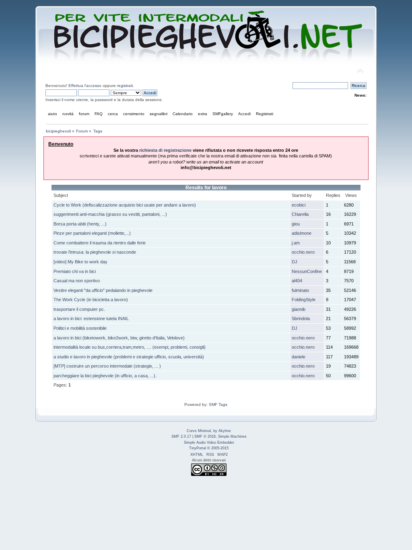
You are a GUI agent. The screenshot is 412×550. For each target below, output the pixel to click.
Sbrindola (301, 318)
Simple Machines (232, 436)
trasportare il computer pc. (79, 309)
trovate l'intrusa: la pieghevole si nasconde (95, 252)
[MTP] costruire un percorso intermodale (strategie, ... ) (107, 366)
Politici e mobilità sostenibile (80, 328)
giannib (298, 309)
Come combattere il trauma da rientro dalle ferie (100, 242)
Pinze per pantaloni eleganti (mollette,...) (92, 233)
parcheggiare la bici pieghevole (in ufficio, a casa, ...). (105, 375)
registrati (125, 85)
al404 (297, 280)
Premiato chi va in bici (75, 271)
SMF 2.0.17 (181, 436)
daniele (298, 356)
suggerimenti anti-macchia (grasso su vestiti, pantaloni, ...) (110, 214)
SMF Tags (218, 404)
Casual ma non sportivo (77, 280)
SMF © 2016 (205, 436)
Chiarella (300, 214)
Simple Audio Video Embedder (209, 442)
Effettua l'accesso (84, 85)
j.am (296, 242)
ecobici (298, 205)
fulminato (300, 290)
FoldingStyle (303, 299)
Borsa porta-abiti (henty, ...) (80, 223)
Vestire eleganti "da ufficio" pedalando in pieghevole (103, 290)
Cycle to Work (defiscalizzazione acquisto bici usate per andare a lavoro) (125, 205)
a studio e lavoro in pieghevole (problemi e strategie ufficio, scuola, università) (129, 356)
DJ (294, 261)
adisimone (301, 233)
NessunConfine (307, 271)
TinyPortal (197, 448)
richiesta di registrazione (165, 150)
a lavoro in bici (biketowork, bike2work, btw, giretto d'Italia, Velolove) (119, 337)
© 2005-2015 (218, 448)
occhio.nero (303, 252)
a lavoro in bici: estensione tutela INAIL (91, 318)
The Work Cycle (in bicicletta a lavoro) (91, 299)
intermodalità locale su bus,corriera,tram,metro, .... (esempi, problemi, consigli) (130, 347)
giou (296, 223)
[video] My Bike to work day (80, 261)
